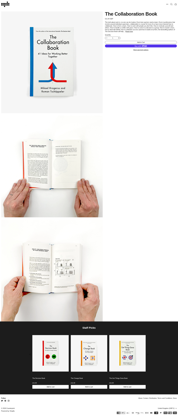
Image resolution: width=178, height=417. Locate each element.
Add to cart (50, 387)
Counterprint (10, 408)
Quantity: (108, 35)
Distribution (153, 398)
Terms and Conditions (165, 398)
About (140, 398)
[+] (118, 38)
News (175, 398)
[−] (106, 38)
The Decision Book (38, 378)
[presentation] (30, 354)
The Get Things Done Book (118, 378)
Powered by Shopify (8, 411)
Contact (145, 398)
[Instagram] (8, 401)
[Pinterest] (5, 401)
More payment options (140, 50)
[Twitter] (2, 401)
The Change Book (77, 378)
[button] (171, 4)
